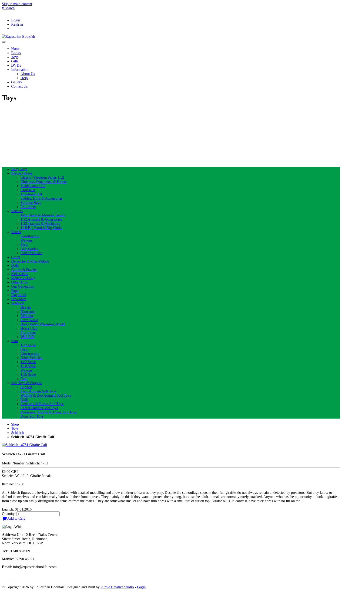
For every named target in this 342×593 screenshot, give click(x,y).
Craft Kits (27, 190)
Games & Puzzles (24, 270)
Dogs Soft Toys (32, 416)
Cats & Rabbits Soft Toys (39, 408)
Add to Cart (16, 518)
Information (19, 70)
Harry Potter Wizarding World (42, 324)
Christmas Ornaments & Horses (43, 182)
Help (24, 78)
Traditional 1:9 (31, 194)
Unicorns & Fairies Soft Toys (42, 404)
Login (15, 20)
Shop (15, 424)
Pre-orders (28, 207)
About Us (27, 74)
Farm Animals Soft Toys (38, 391)
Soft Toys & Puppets (26, 383)
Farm (24, 244)
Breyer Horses (21, 173)
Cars (23, 379)
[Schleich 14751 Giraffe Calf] (24, 445)
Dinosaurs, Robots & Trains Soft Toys (48, 412)
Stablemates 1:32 (32, 186)
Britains (17, 211)
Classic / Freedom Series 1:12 (42, 177)
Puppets (26, 387)
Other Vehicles (31, 253)
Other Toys (19, 282)
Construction (29, 236)
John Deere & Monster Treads (42, 215)
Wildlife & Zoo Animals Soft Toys (45, 395)
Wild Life (27, 337)
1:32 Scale (28, 345)
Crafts (15, 257)
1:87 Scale (28, 362)
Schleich (17, 303)
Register (17, 24)
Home (15, 49)
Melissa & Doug (23, 278)
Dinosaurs (27, 312)
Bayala (25, 307)
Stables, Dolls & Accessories (41, 198)
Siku (14, 341)
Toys (14, 57)
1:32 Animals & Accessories (41, 219)
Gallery (16, 82)
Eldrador (26, 316)
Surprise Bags (30, 202)
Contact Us (19, 86)
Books (16, 53)
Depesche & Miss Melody (30, 261)
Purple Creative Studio (117, 587)
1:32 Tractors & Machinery (40, 223)
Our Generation (22, 286)
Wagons (26, 240)
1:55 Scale (28, 374)
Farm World (29, 320)
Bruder (16, 232)
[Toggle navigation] (4, 42)
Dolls (15, 265)
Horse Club (28, 328)
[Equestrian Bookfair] (18, 36)
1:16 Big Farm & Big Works (41, 228)
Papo (15, 291)
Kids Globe (19, 274)
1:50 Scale (28, 366)
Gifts (14, 61)
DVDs (16, 65)
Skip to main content (17, 4)
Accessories (29, 249)
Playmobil (18, 295)
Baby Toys (19, 169)
